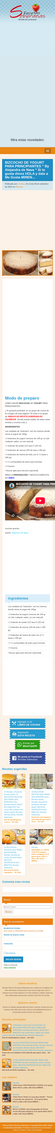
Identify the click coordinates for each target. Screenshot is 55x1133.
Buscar (9, 912)
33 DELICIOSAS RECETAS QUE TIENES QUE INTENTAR (40, 794)
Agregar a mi (28, 723)
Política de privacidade (34, 1130)
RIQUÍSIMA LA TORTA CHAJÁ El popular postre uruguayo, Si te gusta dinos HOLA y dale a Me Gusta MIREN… (40, 855)
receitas (21, 184)
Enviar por (30, 745)
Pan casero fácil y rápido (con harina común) (13, 809)
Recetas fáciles (10, 815)
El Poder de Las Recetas (28, 19)
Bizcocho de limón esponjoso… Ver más (12, 871)
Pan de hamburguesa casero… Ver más (12, 821)
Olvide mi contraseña (10, 965)
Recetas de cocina (36, 1063)
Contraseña (8, 944)
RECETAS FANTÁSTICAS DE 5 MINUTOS (39, 809)
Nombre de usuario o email (14, 935)
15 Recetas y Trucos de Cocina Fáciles (28, 1025)
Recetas (19, 187)
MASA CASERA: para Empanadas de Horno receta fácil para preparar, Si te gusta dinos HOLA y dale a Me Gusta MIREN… (32, 1111)
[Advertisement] (27, 52)
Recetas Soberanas (36, 1035)
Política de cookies (19, 1130)
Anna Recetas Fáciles (30, 1030)
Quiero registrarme (10, 967)
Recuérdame (10, 953)
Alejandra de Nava (20, 533)
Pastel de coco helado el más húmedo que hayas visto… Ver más (41, 819)
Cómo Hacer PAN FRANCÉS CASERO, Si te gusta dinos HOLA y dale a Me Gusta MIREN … (33, 1086)
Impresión (26, 734)
